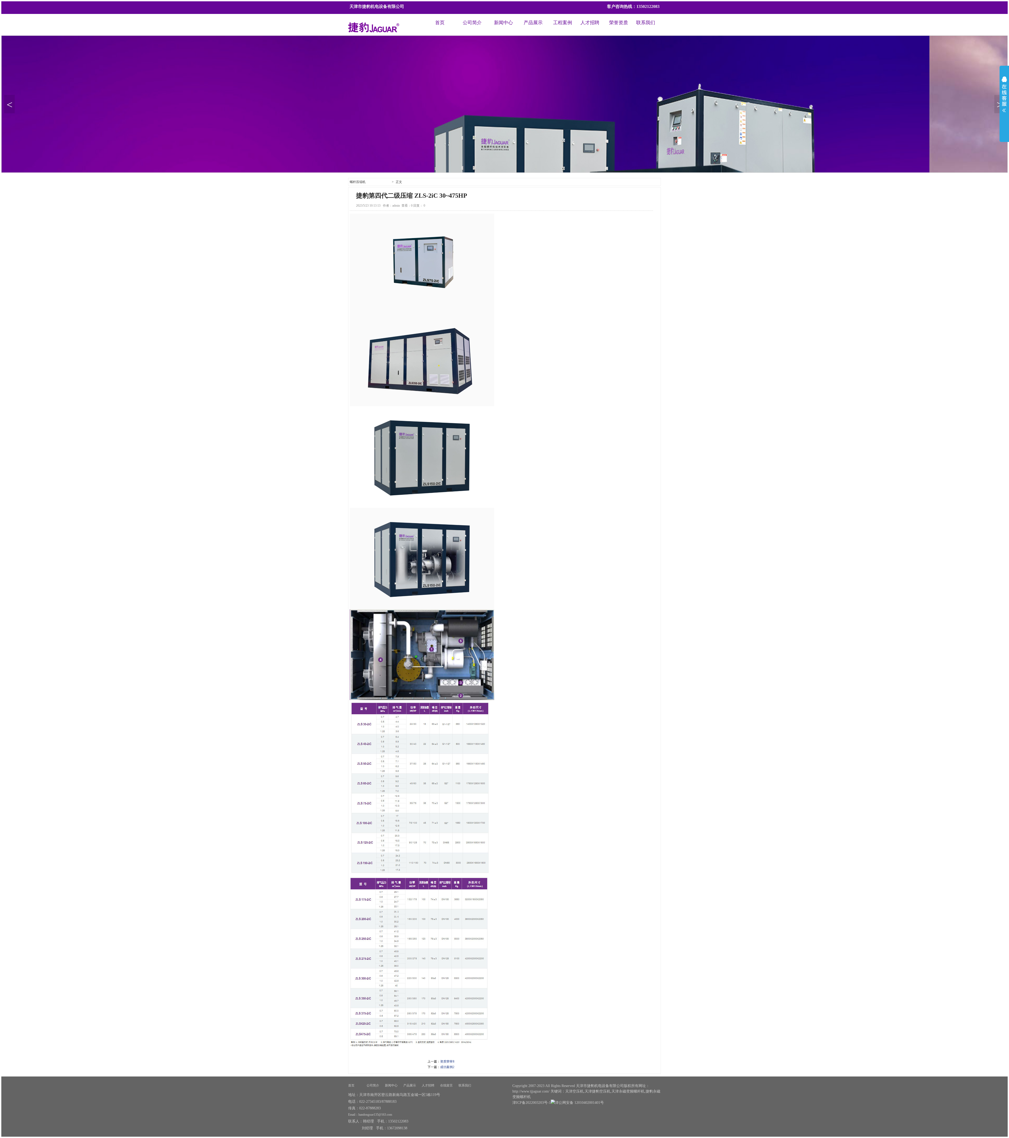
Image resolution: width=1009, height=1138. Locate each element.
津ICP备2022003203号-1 (531, 1103)
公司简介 (472, 22)
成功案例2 (447, 1067)
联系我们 (645, 22)
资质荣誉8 (447, 1061)
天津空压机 (574, 1091)
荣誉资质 (618, 22)
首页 (440, 22)
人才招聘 (589, 22)
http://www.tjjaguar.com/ (530, 1091)
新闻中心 (503, 22)
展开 (1004, 97)
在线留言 (446, 1085)
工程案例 (562, 22)
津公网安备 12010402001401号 (579, 1103)
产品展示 (533, 22)
